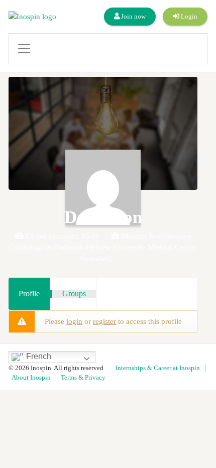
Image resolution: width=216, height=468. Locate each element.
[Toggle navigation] (108, 48)
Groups (74, 293)
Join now (133, 16)
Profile (29, 293)
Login (188, 16)
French (37, 356)
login (74, 321)
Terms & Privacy (83, 377)
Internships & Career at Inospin (158, 368)
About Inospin (31, 377)
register (104, 321)
